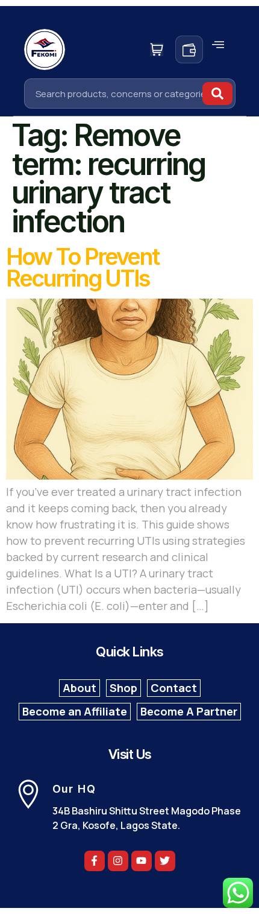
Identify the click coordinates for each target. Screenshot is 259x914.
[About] (79, 688)
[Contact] (174, 688)
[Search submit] (217, 93)
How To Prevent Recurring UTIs (82, 267)
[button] (218, 45)
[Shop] (123, 688)
